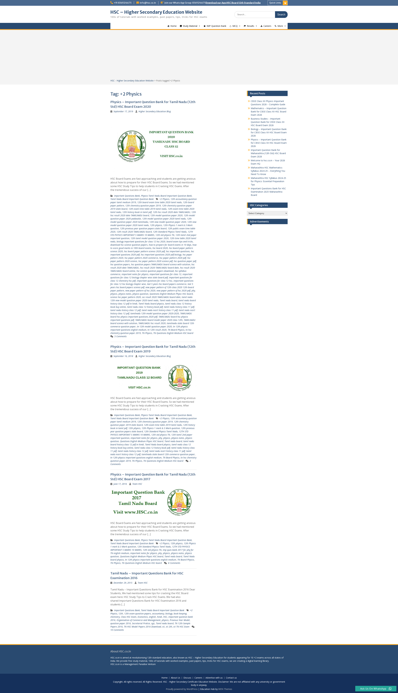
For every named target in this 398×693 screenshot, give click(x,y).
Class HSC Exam (128, 616)
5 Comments (120, 336)
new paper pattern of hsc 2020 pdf (173, 290)
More (280, 25)
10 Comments (117, 629)
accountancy (158, 613)
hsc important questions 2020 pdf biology (161, 254)
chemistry (115, 616)
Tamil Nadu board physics (151, 303)
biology (168, 613)
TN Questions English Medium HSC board (173, 333)
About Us (175, 678)
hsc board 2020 (160, 248)
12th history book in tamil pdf (137, 212)
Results (250, 25)
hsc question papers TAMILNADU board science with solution (160, 264)
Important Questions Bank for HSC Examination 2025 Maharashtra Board (268, 191)
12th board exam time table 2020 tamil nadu (159, 202)
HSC (165, 616)
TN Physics (147, 333)
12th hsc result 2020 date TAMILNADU (171, 212)
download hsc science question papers (129, 244)
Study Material (190, 25)
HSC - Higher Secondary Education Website (132, 80)
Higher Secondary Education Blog (155, 111)
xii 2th (169, 626)
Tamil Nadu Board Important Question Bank (132, 199)
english (152, 616)
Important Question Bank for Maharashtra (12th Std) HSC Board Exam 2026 (268, 153)
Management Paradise (135, 664)
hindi (159, 616)
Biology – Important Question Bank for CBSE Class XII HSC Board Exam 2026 (269, 132)
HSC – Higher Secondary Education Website (156, 12)
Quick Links (275, 2)
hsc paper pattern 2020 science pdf (155, 261)
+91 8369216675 (123, 2)
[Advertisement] (199, 55)
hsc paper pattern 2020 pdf (172, 257)
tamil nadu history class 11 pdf (179, 306)
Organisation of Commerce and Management (138, 620)
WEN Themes (225, 689)
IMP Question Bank (216, 25)
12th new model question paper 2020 (167, 221)
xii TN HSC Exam (181, 626)
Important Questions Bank (127, 195)
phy (193, 290)
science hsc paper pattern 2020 (125, 297)
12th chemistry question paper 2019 (143, 205)
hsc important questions (178, 251)
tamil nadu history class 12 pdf (125, 310)
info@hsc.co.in (148, 2)
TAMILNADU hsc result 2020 (152, 323)
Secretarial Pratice (141, 623)
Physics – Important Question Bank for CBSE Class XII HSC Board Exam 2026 (269, 143)
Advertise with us (214, 678)
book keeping (180, 613)
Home (173, 25)
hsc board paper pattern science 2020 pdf (144, 251)
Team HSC (137, 483)
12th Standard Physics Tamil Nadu (170, 231)
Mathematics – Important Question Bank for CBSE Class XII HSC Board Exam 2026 (268, 111)
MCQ (235, 25)
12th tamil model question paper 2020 (150, 238)
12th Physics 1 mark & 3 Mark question (161, 428)
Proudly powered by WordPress (182, 689)
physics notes (124, 293)
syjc (153, 623)
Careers (267, 25)
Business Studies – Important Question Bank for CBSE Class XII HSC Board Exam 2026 (267, 122)
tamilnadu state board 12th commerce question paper (168, 454)
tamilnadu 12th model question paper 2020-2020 (154, 313)
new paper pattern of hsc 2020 (140, 290)
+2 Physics (164, 199)
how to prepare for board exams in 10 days (170, 244)
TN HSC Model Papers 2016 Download (142, 626)
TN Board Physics (176, 329)
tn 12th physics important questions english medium (136, 457)
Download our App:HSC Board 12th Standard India (233, 2)
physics (113, 293)
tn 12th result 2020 (157, 329)
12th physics (156, 225)
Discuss (187, 678)
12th (120, 613)
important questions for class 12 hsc (154, 280)
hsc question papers (120, 264)
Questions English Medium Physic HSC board (171, 293)
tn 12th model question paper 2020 (154, 326)
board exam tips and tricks (180, 241)
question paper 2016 (120, 623)
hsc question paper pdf (185, 261)
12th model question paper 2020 (166, 215)
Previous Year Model (180, 620)
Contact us (231, 678)
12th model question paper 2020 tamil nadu (164, 218)
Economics (143, 616)
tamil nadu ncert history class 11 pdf (160, 310)
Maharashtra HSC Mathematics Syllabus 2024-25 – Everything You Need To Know (268, 171)
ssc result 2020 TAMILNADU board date (161, 297)
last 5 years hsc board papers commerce (166, 284)
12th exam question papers (137, 613)
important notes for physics (135, 274)
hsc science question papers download (155, 270)
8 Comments (174, 562)
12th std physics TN (164, 234)
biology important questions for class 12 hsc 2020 (141, 241)
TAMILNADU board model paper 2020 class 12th (159, 319)
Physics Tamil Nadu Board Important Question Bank (166, 195)
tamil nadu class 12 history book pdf (145, 306)
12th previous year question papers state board (143, 228)
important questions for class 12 (165, 274)
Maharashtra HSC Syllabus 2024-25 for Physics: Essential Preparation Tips (268, 181)
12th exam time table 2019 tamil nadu (148, 208)
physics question (140, 293)
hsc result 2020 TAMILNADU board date (159, 267)
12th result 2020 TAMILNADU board (134, 231)
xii (163, 626)
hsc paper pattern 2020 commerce (141, 257)
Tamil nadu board (168, 300)
